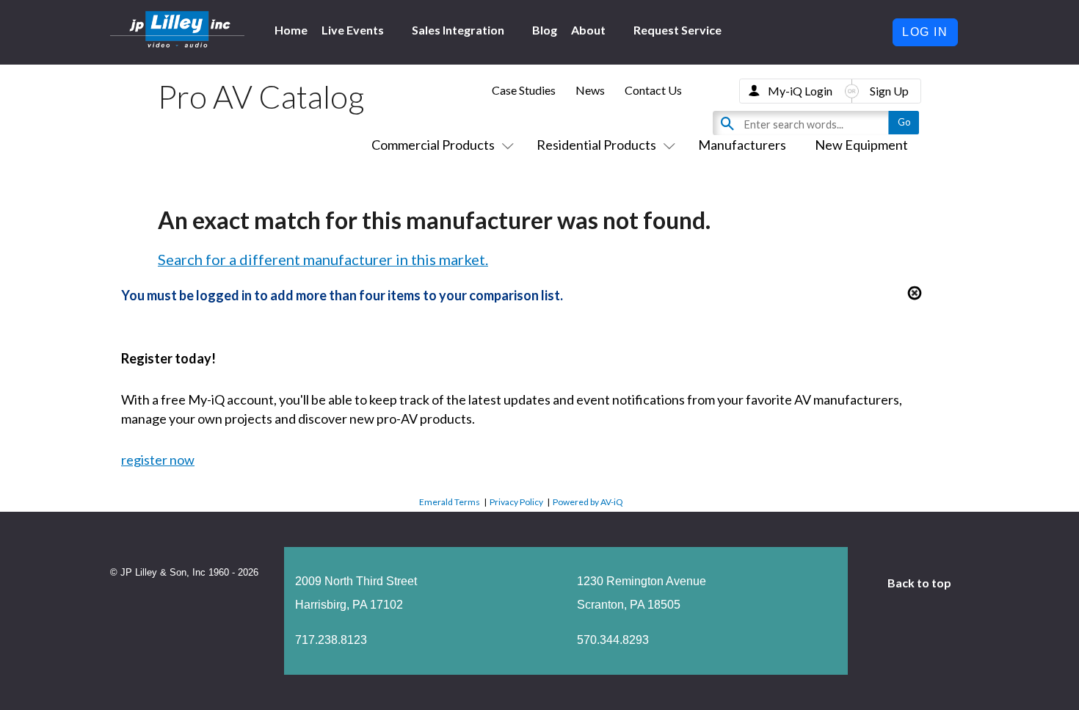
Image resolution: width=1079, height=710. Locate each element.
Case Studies (524, 90)
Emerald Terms (449, 501)
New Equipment (861, 145)
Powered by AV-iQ (588, 501)
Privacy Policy (516, 501)
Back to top (920, 583)
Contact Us (653, 90)
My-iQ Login (800, 91)
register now (158, 460)
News (590, 90)
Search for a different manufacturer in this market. (323, 259)
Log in (925, 32)
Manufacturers (742, 145)
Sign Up (889, 91)
